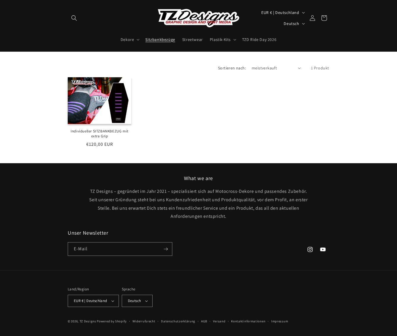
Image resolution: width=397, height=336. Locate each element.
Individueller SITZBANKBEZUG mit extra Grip (99, 134)
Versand (219, 321)
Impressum (279, 321)
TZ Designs (88, 321)
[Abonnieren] (165, 249)
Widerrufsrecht (144, 321)
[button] (74, 18)
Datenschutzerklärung (178, 321)
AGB (204, 321)
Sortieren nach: (232, 68)
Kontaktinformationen (248, 321)
